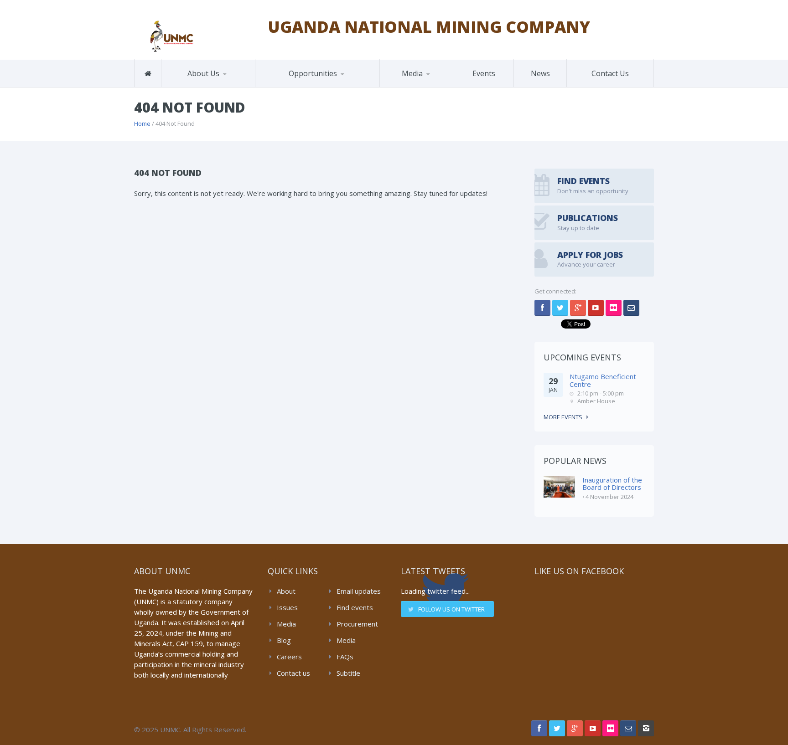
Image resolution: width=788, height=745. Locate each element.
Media (286, 623)
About (286, 591)
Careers (289, 656)
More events (563, 417)
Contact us (293, 673)
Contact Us (610, 73)
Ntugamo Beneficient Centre (603, 380)
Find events (355, 607)
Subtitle (348, 673)
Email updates (359, 591)
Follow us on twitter (451, 609)
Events (483, 73)
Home (142, 123)
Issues (287, 607)
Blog (284, 640)
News (540, 73)
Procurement (357, 623)
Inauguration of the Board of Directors (612, 483)
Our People (207, 85)
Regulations (425, 85)
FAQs (345, 656)
